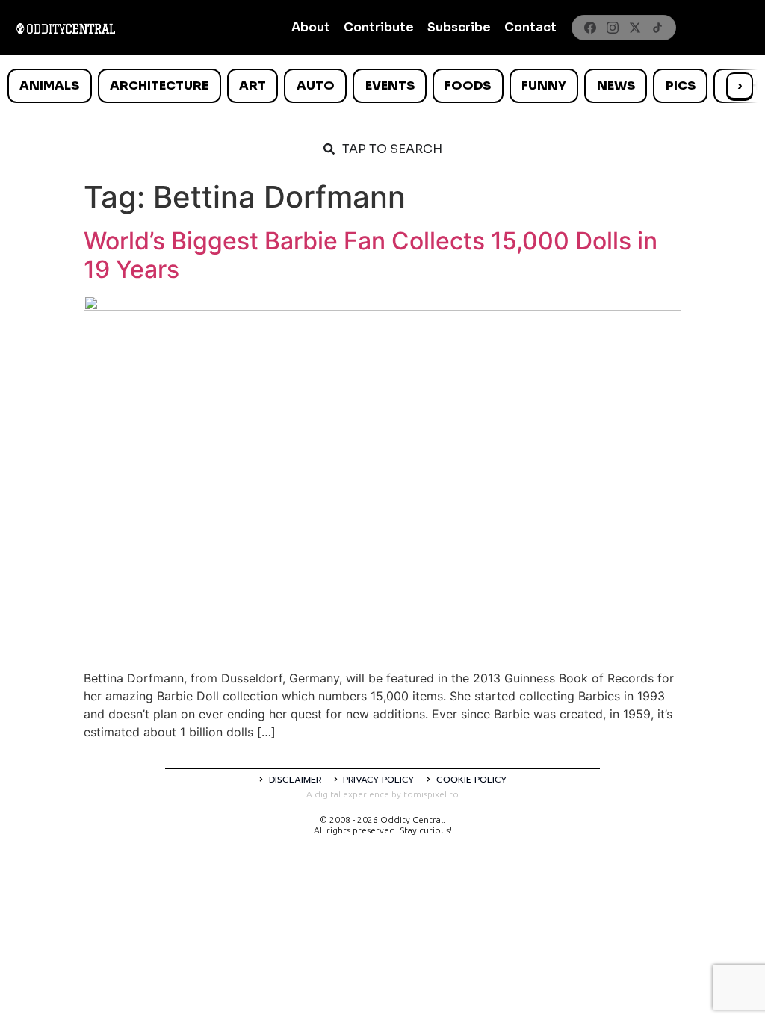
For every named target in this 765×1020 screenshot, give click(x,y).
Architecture (159, 85)
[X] (635, 28)
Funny (543, 85)
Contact (530, 27)
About (310, 27)
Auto (316, 85)
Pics (681, 85)
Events (390, 85)
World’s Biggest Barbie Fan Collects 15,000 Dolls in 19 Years (370, 255)
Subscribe (459, 27)
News (616, 85)
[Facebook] (590, 28)
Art (252, 85)
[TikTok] (657, 28)
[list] (382, 86)
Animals (49, 85)
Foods (468, 85)
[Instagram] (613, 28)
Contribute (379, 27)
